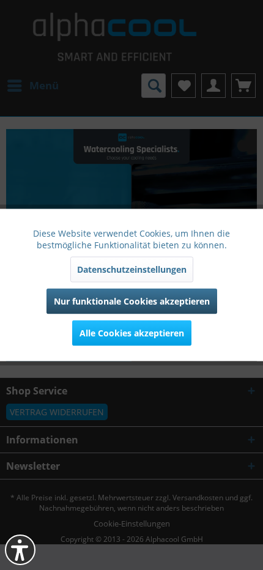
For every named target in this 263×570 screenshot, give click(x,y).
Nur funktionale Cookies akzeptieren (132, 301)
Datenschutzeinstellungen (132, 269)
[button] (20, 550)
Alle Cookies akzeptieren (132, 333)
